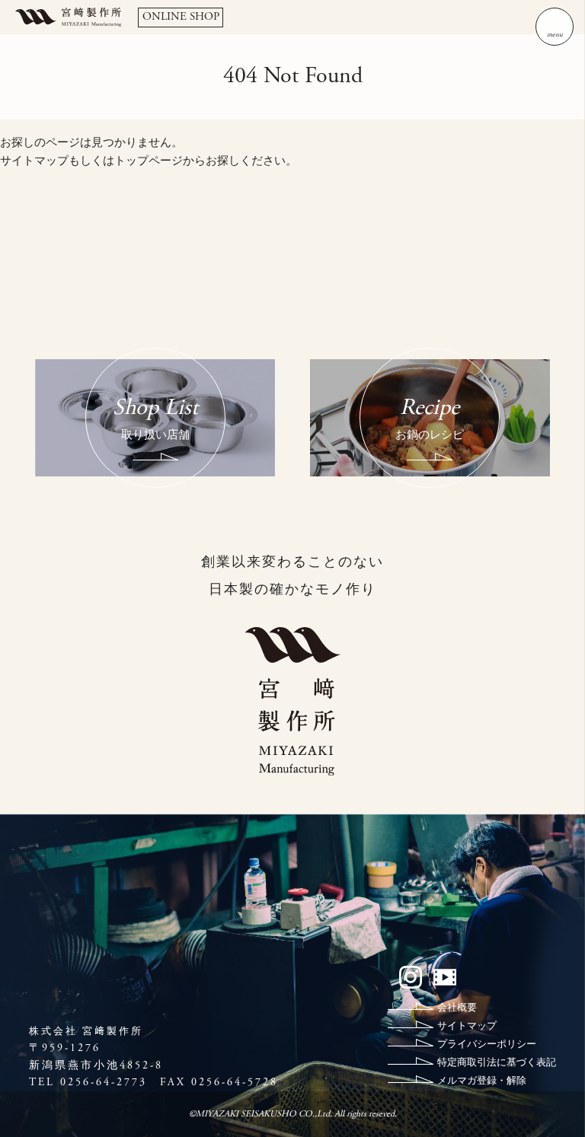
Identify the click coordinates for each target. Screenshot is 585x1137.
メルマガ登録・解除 (481, 1082)
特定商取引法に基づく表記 (496, 1064)
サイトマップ (34, 161)
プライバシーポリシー (486, 1045)
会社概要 (457, 1009)
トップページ (148, 161)
